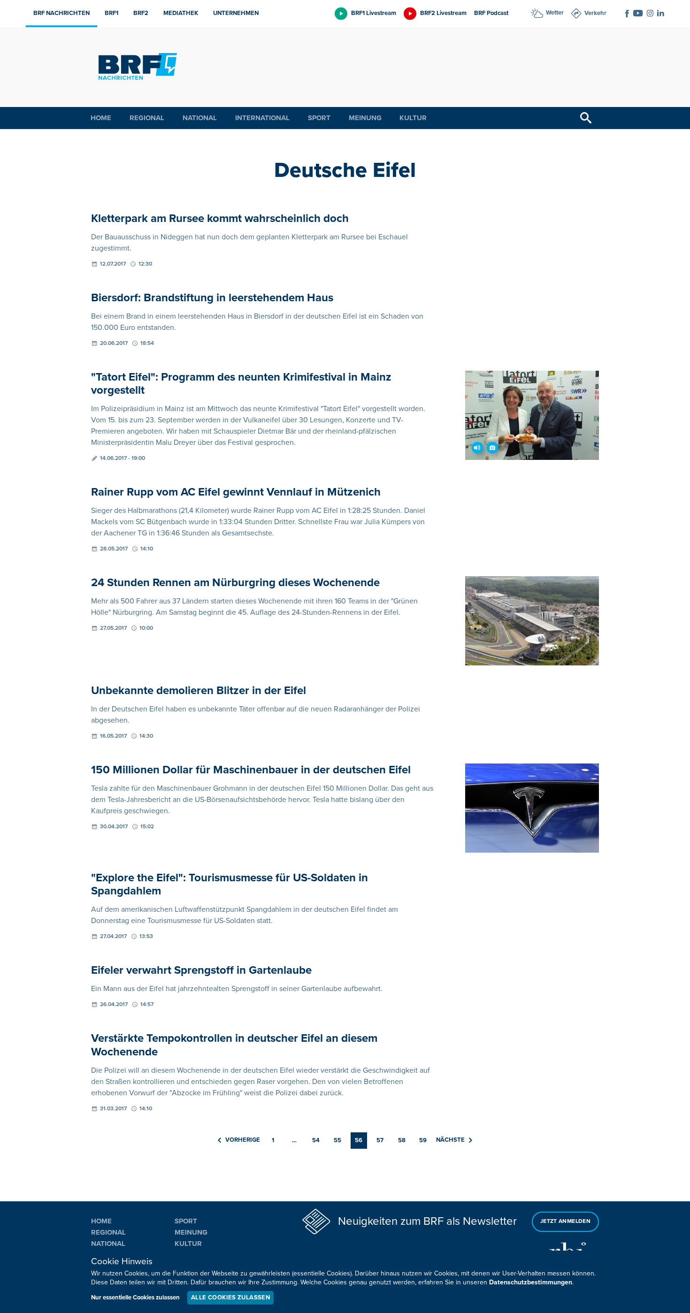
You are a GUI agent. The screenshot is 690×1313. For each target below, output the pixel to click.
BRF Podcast (491, 13)
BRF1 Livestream (373, 13)
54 (316, 1140)
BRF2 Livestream (443, 13)
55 (337, 1140)
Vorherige (242, 1140)
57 (379, 1140)
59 (423, 1140)
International (262, 118)
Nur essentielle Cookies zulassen (135, 1297)
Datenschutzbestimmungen (530, 1282)
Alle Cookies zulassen (230, 1297)
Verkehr (595, 13)
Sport (319, 118)
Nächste (450, 1140)
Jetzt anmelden (565, 1221)
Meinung (365, 118)
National (200, 118)
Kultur (413, 118)
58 (402, 1140)
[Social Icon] (627, 13)
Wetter (555, 12)
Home (101, 118)
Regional (147, 118)
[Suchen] (585, 118)
